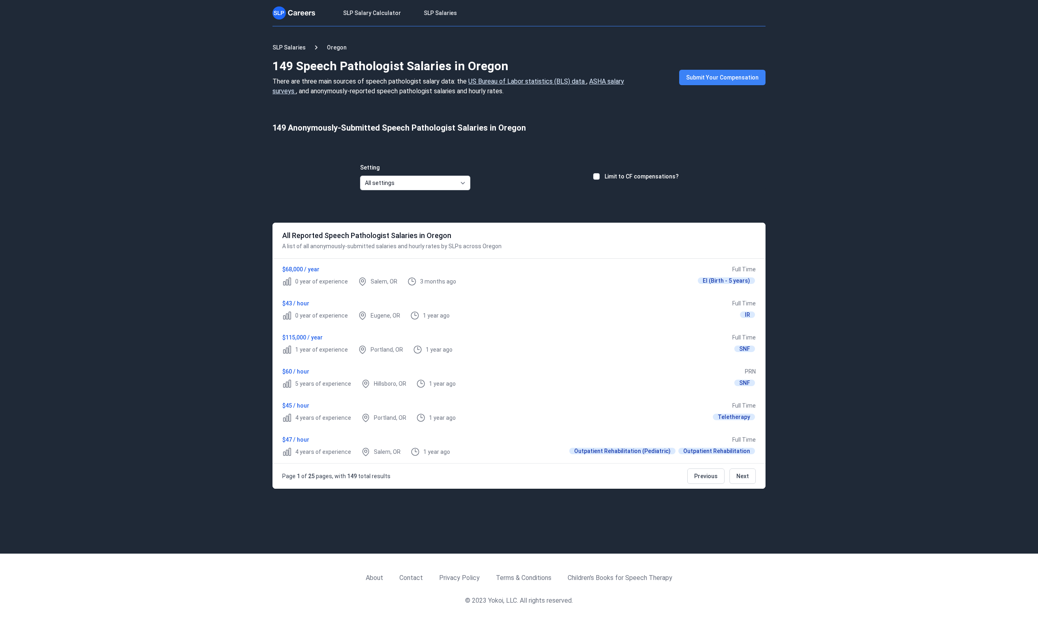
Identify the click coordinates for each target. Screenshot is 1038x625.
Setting (370, 167)
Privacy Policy (459, 578)
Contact (411, 578)
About (374, 578)
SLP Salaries (440, 13)
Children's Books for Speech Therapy (620, 578)
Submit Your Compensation (722, 77)
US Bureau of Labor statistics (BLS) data (527, 81)
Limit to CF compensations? (642, 176)
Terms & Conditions (523, 578)
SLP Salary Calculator (372, 13)
